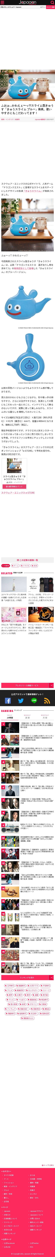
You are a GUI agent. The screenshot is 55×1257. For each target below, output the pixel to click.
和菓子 (32, 1190)
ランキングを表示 (27, 977)
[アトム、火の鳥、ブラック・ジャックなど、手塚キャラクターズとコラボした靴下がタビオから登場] (41, 585)
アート (6, 1179)
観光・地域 (8, 1194)
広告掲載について (10, 1218)
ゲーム (16, 566)
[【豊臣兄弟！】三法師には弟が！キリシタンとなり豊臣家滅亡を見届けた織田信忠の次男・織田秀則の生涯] (10, 741)
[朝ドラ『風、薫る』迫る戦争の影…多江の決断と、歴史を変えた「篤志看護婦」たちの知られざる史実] (10, 766)
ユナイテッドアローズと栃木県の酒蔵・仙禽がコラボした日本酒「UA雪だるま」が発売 (13, 597)
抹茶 (23, 1004)
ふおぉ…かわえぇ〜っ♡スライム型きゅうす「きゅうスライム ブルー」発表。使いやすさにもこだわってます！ (27, 109)
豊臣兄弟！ (24, 1009)
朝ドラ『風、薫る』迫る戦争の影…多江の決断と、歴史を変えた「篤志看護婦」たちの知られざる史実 (37, 763)
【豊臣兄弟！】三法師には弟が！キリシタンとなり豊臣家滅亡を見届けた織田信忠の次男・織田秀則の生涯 (37, 738)
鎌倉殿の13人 (28, 1018)
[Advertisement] (27, 39)
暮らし (6, 1197)
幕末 (28, 995)
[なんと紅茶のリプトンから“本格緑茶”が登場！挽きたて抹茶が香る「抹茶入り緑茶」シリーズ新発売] (10, 918)
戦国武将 (20, 990)
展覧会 (47, 1009)
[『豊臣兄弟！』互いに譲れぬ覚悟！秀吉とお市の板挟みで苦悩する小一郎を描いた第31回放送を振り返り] (10, 905)
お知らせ (7, 1215)
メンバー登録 (50, 7)
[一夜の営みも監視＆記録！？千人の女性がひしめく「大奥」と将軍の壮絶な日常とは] (10, 955)
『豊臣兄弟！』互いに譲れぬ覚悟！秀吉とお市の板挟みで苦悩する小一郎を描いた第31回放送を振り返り (37, 902)
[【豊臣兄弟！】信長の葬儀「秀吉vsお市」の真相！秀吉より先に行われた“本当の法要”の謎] (10, 804)
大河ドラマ (34, 985)
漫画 (36, 995)
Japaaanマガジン (36, 1211)
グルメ (6, 1190)
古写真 (6, 1201)
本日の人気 (8, 1229)
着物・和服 (34, 1182)
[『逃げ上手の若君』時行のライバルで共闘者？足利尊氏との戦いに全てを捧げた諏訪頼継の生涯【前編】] (10, 753)
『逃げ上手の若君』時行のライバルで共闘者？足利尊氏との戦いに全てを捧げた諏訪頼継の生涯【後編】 (37, 877)
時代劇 (45, 995)
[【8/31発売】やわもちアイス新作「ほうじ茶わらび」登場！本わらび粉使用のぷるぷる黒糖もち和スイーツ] (10, 892)
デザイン (33, 1004)
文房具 (43, 1004)
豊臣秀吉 (36, 1009)
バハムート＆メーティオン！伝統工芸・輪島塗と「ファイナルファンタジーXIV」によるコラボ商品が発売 (40, 628)
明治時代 (44, 999)
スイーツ (46, 990)
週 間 (27, 716)
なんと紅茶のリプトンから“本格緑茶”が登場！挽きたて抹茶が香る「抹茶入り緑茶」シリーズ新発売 (37, 915)
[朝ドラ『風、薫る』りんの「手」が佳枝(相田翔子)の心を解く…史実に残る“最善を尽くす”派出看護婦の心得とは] (10, 968)
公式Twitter (21, 701)
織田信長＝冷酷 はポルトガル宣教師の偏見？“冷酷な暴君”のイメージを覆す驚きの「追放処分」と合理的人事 (36, 927)
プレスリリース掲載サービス (26, 685)
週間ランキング (36, 1229)
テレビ (11, 999)
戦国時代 (22, 985)
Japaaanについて (36, 1215)
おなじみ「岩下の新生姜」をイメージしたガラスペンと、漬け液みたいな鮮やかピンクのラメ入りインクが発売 (13, 628)
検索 (52, 3)
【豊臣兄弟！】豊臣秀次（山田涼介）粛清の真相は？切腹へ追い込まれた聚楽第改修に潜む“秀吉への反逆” (37, 851)
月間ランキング (9, 1233)
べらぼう (22, 999)
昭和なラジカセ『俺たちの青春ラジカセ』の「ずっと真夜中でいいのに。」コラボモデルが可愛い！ (37, 826)
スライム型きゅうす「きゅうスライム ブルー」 (14, 477)
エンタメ (33, 1194)
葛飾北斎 (45, 1013)
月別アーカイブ (36, 1226)
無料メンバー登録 (36, 1222)
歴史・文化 (34, 1197)
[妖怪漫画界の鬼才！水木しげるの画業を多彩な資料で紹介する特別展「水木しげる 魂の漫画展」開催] (10, 842)
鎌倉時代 (11, 1013)
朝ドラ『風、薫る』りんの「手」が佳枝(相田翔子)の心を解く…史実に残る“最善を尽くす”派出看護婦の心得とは (36, 965)
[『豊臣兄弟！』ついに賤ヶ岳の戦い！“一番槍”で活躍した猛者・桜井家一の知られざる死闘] (10, 943)
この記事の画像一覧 (28, 560)
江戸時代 (10, 985)
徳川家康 (13, 1004)
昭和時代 (22, 1013)
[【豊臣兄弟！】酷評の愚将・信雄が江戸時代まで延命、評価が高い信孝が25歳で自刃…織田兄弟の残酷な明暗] (10, 816)
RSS (47, 701)
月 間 (45, 716)
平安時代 (46, 985)
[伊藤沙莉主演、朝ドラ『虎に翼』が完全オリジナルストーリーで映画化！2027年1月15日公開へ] (10, 791)
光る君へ (34, 1013)
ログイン (42, 7)
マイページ (8, 1222)
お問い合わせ (35, 1218)
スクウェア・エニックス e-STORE (18, 492)
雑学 (10, 995)
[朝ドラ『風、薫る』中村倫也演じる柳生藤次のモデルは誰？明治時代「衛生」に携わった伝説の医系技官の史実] (10, 778)
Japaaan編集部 (40, 119)
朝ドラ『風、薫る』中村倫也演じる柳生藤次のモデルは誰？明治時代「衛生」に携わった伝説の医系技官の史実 (37, 775)
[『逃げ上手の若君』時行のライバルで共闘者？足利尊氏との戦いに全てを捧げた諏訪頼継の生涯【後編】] (10, 880)
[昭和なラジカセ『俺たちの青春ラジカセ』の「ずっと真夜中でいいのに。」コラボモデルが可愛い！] (10, 829)
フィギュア (11, 1009)
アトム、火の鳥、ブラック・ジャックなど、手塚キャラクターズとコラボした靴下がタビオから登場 (40, 598)
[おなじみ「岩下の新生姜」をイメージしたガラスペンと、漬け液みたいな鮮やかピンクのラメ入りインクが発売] (14, 615)
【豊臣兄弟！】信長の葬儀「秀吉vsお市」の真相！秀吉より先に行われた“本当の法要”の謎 (36, 801)
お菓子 (19, 995)
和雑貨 (17, 119)
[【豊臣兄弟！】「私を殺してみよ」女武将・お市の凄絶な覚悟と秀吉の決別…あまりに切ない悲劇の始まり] (10, 867)
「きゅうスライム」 (33, 190)
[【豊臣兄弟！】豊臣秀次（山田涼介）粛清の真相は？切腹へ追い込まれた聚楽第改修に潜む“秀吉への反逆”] (10, 854)
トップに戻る (48, 1165)
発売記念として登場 (23, 268)
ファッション (9, 1182)
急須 (35, 566)
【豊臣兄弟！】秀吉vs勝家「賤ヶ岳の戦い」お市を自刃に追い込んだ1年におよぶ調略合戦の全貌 (36, 725)
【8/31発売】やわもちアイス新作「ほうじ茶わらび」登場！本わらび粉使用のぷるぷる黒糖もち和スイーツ (37, 889)
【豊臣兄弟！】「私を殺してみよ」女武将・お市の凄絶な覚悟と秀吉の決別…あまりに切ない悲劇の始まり (37, 864)
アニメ (9, 990)
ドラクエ (26, 566)
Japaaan (27, 2)
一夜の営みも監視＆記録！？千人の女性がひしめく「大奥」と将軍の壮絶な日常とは (37, 951)
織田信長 (33, 999)
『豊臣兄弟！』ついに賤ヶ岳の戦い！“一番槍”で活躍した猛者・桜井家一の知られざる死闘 (36, 940)
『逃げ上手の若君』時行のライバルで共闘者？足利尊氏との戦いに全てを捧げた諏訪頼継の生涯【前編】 (37, 750)
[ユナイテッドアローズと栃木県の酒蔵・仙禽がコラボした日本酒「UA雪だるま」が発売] (14, 585)
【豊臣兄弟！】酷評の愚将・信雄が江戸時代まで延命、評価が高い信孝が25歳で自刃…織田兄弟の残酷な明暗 (37, 813)
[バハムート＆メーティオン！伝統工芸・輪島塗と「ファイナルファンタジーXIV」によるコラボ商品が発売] (41, 615)
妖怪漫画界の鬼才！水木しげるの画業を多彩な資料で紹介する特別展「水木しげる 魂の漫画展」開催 (37, 839)
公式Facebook (8, 701)
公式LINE (34, 701)
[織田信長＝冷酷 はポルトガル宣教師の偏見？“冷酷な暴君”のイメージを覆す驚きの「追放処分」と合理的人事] (10, 930)
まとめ (32, 1175)
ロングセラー (33, 990)
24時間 (10, 716)
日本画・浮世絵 (36, 1179)
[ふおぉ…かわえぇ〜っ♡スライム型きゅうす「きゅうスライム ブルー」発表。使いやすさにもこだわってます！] (27, 86)
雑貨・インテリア (7, 119)
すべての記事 (9, 1175)
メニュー (2, 3)
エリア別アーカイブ (11, 1226)
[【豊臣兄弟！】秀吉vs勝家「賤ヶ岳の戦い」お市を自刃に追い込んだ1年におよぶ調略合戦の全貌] (10, 728)
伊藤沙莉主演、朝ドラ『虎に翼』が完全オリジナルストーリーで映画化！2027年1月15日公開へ (37, 788)
